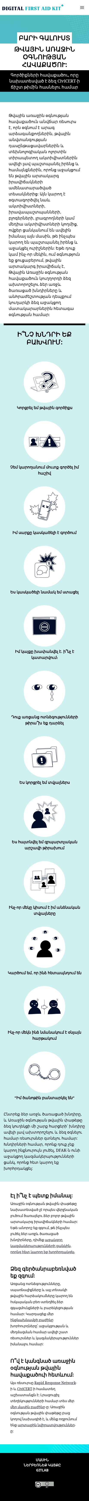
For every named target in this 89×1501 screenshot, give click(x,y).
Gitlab (42, 1470)
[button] (82, 7)
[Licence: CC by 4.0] (44, 1485)
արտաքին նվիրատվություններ (46, 1425)
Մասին (42, 1459)
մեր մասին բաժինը (27, 1407)
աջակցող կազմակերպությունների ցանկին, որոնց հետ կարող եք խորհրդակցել (42, 1245)
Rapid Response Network (55, 1382)
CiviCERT (24, 1388)
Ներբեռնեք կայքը (42, 1465)
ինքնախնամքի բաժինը (31, 1319)
